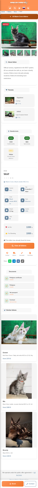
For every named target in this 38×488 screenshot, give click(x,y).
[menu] (10, 8)
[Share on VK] (18, 261)
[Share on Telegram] (14, 261)
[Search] (15, 8)
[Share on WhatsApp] (9, 261)
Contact (31, 484)
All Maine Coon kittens (20, 16)
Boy (10, 190)
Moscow (28, 201)
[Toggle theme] (28, 8)
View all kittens (20, 246)
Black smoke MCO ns (13, 201)
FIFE (26, 211)
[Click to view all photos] (9, 100)
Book (14, 484)
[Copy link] (22, 261)
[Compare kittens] (19, 8)
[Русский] (24, 8)
